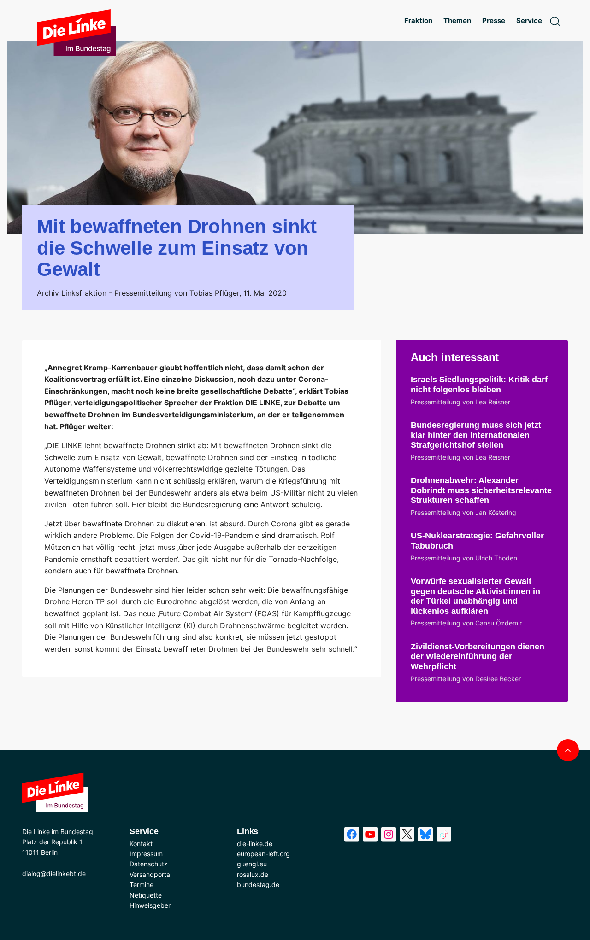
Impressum (146, 854)
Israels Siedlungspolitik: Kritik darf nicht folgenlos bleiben (479, 384)
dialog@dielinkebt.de (54, 873)
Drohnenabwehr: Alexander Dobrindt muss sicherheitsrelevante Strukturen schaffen (481, 490)
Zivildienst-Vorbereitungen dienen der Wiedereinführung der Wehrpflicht (477, 656)
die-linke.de (254, 843)
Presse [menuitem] (493, 20)
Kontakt (141, 843)
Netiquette (146, 895)
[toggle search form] (554, 20)
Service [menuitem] (529, 20)
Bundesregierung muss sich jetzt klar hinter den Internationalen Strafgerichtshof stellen (476, 435)
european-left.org (263, 854)
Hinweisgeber (150, 905)
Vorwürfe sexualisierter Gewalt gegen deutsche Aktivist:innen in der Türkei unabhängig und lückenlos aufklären (475, 596)
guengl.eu (252, 864)
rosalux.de (252, 874)
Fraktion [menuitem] (418, 20)
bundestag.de (258, 884)
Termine (141, 884)
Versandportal (150, 874)
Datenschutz (149, 864)
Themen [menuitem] (457, 20)
